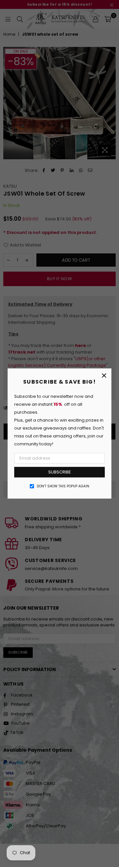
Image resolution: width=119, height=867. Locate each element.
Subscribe (59, 472)
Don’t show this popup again (63, 486)
